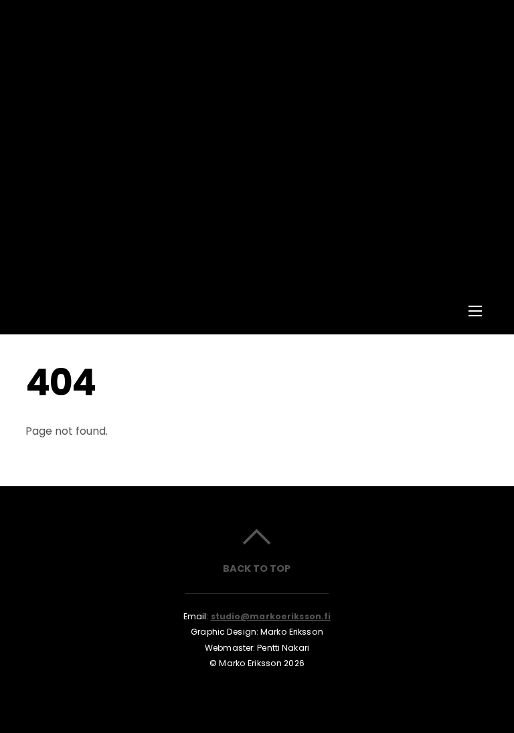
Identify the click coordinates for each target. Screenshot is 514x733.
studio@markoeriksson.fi (271, 616)
